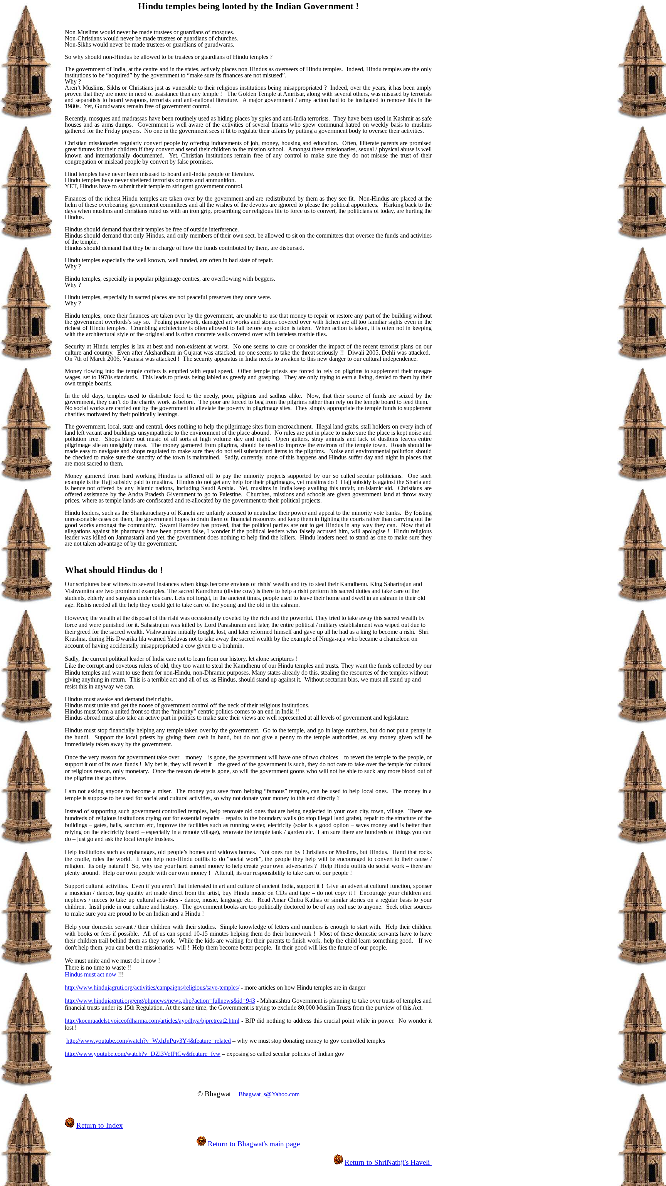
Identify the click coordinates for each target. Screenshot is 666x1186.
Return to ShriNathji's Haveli (388, 1162)
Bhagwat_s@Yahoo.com (269, 1094)
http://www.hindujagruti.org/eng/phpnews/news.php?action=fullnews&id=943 (160, 1000)
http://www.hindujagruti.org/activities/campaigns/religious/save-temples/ (152, 987)
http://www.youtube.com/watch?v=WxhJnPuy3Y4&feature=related (148, 1040)
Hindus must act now (90, 974)
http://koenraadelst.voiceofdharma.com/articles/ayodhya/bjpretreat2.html (152, 1020)
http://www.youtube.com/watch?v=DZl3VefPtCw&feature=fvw (142, 1053)
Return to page (254, 1144)
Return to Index (99, 1125)
